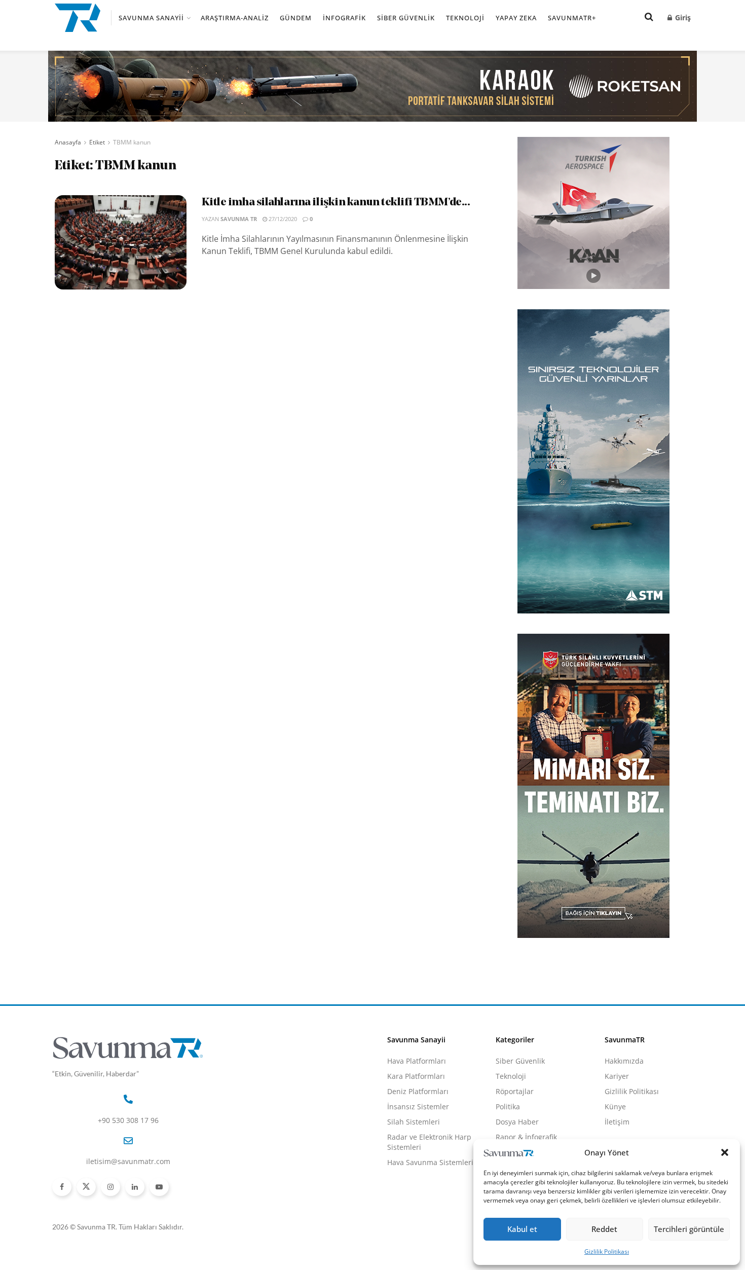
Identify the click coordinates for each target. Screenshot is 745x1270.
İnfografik (344, 17)
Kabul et (522, 1229)
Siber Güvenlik (406, 17)
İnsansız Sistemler (418, 1106)
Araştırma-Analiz (235, 17)
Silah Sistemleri (413, 1122)
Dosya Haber (517, 1122)
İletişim (617, 1122)
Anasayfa (68, 142)
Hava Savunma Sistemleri (430, 1162)
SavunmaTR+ (572, 17)
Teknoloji (465, 17)
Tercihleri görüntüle (689, 1229)
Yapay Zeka (516, 17)
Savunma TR (238, 219)
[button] (725, 1152)
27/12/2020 (282, 219)
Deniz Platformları (418, 1091)
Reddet (604, 1229)
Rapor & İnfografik (526, 1137)
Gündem (296, 17)
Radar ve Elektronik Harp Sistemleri (429, 1142)
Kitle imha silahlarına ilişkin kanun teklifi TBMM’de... (336, 202)
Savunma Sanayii (151, 17)
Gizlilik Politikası (606, 1251)
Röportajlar (515, 1091)
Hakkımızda (624, 1061)
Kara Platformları (416, 1076)
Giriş (682, 17)
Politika (508, 1106)
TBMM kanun (132, 142)
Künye (615, 1106)
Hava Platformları (416, 1061)
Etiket (97, 142)
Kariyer (617, 1076)
